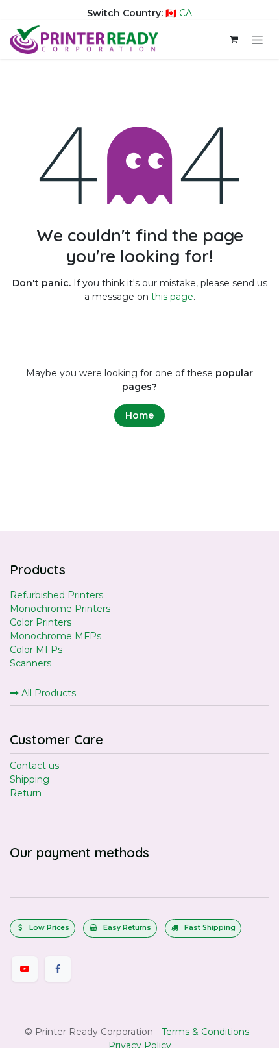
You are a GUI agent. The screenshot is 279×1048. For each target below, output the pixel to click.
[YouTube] (25, 969)
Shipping (29, 779)
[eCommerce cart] (233, 39)
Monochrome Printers (60, 609)
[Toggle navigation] (257, 39)
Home (139, 415)
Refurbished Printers (56, 595)
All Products (47, 693)
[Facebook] (58, 969)
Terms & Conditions (205, 1032)
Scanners (30, 663)
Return (26, 793)
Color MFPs (36, 649)
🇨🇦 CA (178, 13)
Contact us (34, 766)
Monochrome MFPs (55, 636)
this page (172, 296)
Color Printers (40, 622)
